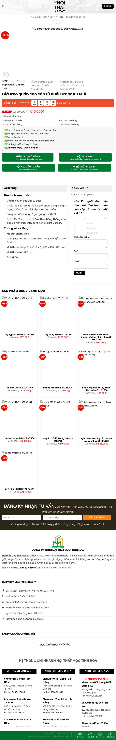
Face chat (100, 737)
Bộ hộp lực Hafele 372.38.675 (58, 388)
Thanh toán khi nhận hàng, (29, 141)
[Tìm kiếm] (3, 6)
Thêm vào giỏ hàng (28, 156)
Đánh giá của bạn (82, 237)
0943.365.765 (96, 716)
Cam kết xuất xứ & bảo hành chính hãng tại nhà (30, 130)
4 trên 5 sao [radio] (81, 228)
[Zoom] (6, 74)
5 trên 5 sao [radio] (81, 233)
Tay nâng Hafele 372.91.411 (57, 335)
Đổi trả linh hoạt (13, 137)
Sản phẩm (48, 17)
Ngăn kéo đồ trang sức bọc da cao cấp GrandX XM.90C (96, 439)
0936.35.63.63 (18, 713)
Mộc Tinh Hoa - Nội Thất (55, 644)
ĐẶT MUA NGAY (85, 156)
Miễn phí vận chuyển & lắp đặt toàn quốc (26, 134)
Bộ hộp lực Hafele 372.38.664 (20, 438)
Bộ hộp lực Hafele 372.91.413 (20, 335)
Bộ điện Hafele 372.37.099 (20, 388)
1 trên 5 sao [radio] (78, 218)
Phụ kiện (60, 17)
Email (77, 261)
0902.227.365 (18, 692)
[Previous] (9, 52)
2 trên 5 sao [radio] (97, 218)
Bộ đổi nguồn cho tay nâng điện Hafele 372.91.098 (96, 389)
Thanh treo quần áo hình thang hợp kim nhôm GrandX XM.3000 (96, 337)
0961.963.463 (57, 713)
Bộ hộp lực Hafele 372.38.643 (20, 489)
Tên (76, 251)
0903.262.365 (95, 696)
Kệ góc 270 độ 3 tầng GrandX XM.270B (58, 439)
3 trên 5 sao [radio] (81, 223)
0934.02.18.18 (57, 692)
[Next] (107, 52)
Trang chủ (36, 17)
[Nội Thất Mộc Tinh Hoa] (58, 6)
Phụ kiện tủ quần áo (75, 17)
